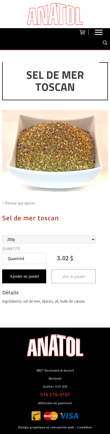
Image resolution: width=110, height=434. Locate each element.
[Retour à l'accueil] (55, 14)
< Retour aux (18, 203)
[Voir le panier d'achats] (84, 32)
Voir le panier (73, 276)
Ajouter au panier (24, 276)
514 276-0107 (55, 394)
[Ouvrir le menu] (99, 33)
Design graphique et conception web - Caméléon (55, 427)
